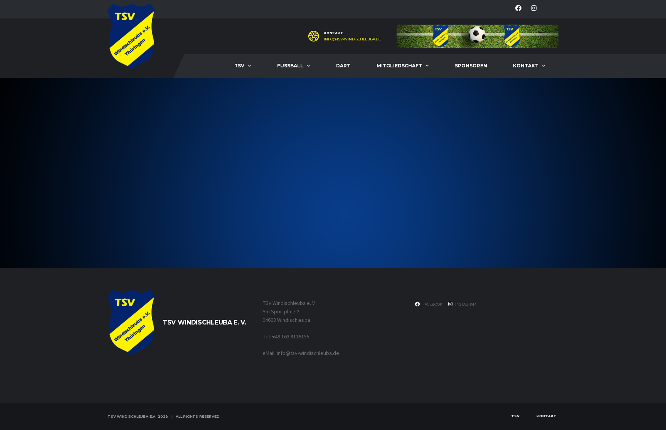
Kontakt (525, 66)
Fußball (290, 66)
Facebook (432, 304)
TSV (239, 66)
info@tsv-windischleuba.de (352, 39)
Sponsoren (471, 66)
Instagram (465, 304)
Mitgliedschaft (399, 66)
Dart (343, 66)
